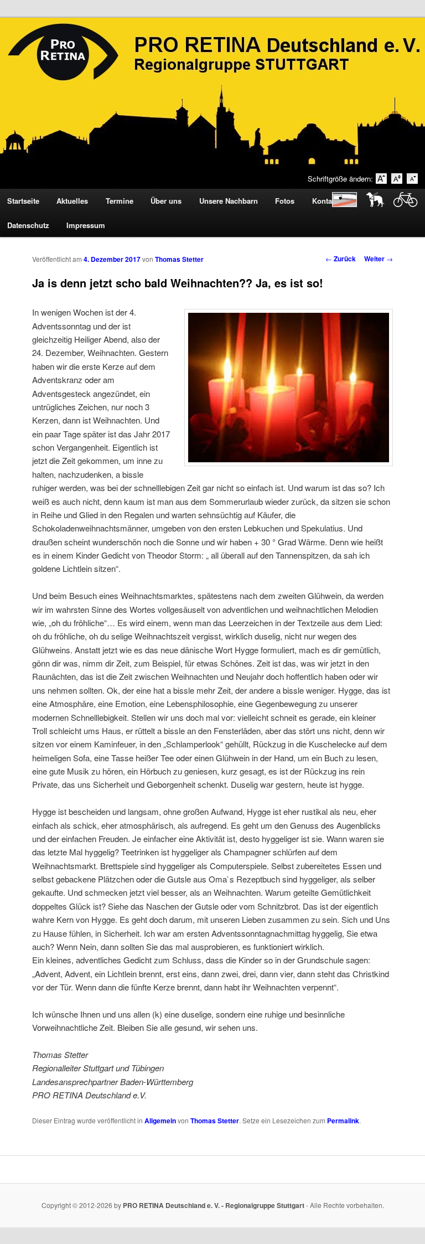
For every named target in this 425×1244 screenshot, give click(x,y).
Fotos (284, 200)
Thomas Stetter (179, 259)
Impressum (85, 225)
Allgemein (160, 1121)
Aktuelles (72, 200)
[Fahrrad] (402, 204)
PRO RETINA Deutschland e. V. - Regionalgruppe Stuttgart (213, 1205)
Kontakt (325, 200)
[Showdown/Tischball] (341, 204)
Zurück (340, 259)
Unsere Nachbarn (228, 200)
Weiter (378, 259)
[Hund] (372, 204)
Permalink (343, 1121)
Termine (119, 200)
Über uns (166, 200)
